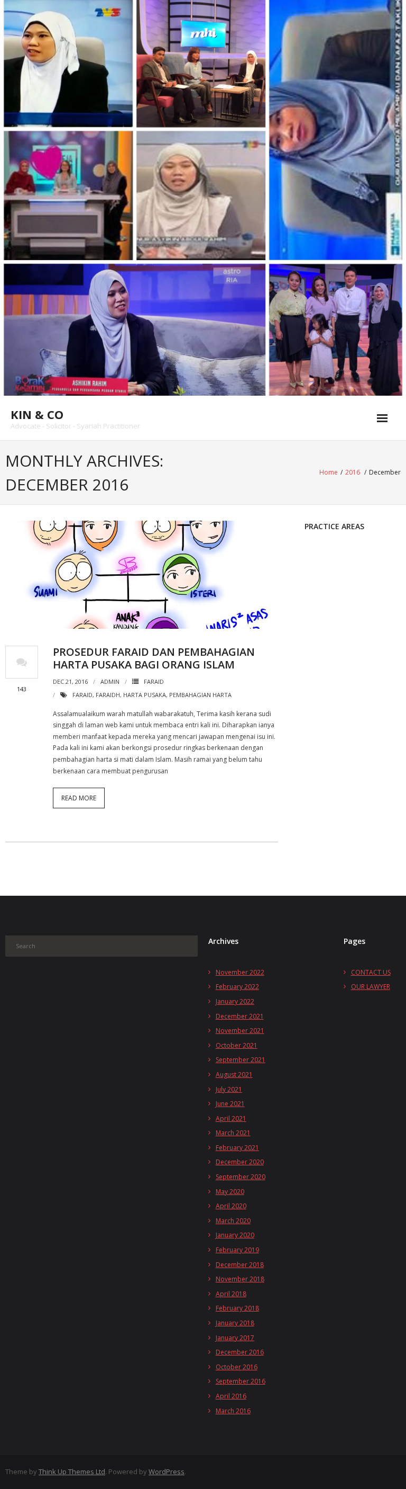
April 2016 (231, 1396)
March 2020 (233, 1220)
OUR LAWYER (370, 986)
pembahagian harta (200, 695)
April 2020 (231, 1205)
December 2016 (240, 1352)
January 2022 (235, 1001)
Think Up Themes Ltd (72, 1471)
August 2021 (234, 1074)
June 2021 (230, 1103)
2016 (352, 472)
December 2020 (240, 1161)
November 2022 (240, 972)
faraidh (108, 695)
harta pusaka (144, 695)
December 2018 (240, 1264)
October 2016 (236, 1366)
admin (109, 681)
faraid (82, 695)
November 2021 (240, 1030)
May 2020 (230, 1191)
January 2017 (235, 1337)
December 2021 (240, 1016)
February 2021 (237, 1147)
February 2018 (237, 1308)
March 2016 (233, 1410)
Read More (78, 798)
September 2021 (240, 1059)
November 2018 (240, 1278)
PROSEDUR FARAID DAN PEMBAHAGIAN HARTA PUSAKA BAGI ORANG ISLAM (154, 658)
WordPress (166, 1471)
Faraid (154, 681)
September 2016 (240, 1381)
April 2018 (231, 1293)
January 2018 (235, 1322)
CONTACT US (371, 972)
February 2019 (237, 1249)
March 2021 (233, 1132)
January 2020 (235, 1235)
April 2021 (231, 1118)
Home (328, 472)
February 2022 (237, 986)
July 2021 (229, 1089)
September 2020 (240, 1176)
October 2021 (236, 1045)
